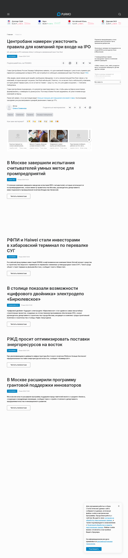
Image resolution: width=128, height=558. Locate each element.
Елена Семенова (20, 108)
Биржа (10, 115)
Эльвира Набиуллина (44, 115)
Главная (10, 34)
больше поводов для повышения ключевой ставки (56, 98)
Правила (30, 115)
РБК (86, 73)
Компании (20, 115)
